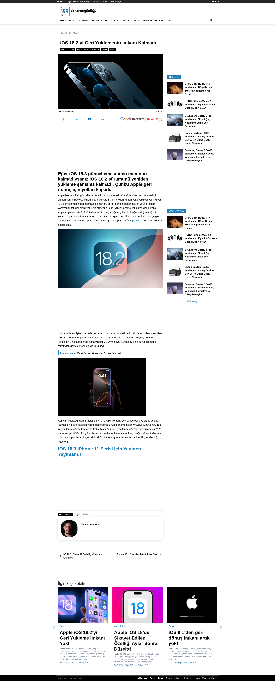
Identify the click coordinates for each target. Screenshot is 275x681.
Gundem (95, 49)
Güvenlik (147, 20)
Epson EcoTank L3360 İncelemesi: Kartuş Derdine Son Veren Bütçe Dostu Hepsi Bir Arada (199, 138)
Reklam (104, 2)
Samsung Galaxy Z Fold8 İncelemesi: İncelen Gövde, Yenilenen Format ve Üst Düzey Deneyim (199, 155)
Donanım (83, 20)
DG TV (136, 20)
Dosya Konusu (99, 20)
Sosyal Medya (85, 2)
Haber (62, 20)
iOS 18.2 (146, 216)
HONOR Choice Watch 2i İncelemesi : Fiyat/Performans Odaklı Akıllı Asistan (201, 104)
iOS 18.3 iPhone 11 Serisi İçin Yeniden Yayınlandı (90, 353)
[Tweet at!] (76, 119)
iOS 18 (85, 515)
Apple (79, 49)
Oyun (168, 20)
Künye (69, 2)
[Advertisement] (43, 51)
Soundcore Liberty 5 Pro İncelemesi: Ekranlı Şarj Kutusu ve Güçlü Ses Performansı (198, 121)
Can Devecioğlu (132, 663)
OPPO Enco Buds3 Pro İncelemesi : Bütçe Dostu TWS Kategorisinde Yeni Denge (198, 89)
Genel (87, 49)
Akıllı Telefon (69, 33)
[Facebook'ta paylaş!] (63, 119)
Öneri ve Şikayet (115, 2)
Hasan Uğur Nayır (66, 112)
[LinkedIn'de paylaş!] (89, 119)
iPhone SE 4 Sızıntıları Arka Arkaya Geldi (137, 554)
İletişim (75, 2)
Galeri (126, 20)
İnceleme (114, 20)
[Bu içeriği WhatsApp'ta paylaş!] (102, 119)
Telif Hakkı (96, 2)
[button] (54, 628)
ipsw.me (136, 220)
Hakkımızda (60, 2)
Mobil (72, 20)
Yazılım (159, 20)
